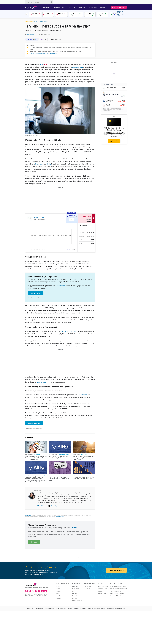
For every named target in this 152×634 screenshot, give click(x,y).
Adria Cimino (31, 35)
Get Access (105, 97)
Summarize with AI (56, 39)
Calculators (100, 591)
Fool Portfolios (76, 596)
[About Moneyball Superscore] (76, 216)
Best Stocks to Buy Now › (118, 7)
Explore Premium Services (41, 21)
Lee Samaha (37, 454)
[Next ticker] (114, 14)
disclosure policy (59, 516)
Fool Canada (87, 588)
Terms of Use (30, 608)
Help (124, 2)
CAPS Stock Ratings (103, 586)
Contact (58, 596)
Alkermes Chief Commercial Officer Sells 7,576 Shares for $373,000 (83, 477)
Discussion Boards (102, 588)
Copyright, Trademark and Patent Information (79, 608)
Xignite (37, 595)
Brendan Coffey (61, 475)
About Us (58, 586)
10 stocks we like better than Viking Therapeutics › (43, 53)
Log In (117, 2)
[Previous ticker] (26, 14)
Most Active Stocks (120, 12)
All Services (75, 586)
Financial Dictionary (102, 593)
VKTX (41, 64)
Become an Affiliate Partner (117, 596)
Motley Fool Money (77, 600)
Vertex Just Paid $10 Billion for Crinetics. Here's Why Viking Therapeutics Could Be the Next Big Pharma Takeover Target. (35, 479)
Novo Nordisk (39, 164)
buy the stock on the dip (69, 331)
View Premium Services (116, 570)
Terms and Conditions (99, 608)
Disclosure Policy (50, 608)
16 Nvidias (73, 528)
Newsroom (58, 593)
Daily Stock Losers (122, 17)
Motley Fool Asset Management (118, 586)
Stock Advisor (75, 588)
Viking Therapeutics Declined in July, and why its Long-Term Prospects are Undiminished (84, 458)
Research (58, 591)
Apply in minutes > (114, 141)
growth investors (42, 382)
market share (44, 346)
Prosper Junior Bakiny (63, 454)
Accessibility (109, 2)
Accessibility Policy (61, 608)
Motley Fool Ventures (115, 591)
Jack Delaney (84, 475)
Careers (58, 588)
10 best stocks (60, 286)
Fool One (74, 598)
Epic (73, 591)
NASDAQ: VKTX (40, 217)
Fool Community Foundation (117, 593)
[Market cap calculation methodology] (93, 229)
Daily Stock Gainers (120, 15)
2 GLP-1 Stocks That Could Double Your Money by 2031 (59, 457)
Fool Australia (87, 586)
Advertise (58, 598)
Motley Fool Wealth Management (118, 588)
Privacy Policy (39, 608)
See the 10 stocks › (34, 423)
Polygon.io (43, 595)
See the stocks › (36, 293)
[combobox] (39, 2)
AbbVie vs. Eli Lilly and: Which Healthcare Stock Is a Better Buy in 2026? (59, 478)
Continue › (34, 542)
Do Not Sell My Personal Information (116, 608)
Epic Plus (74, 593)
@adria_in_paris (55, 506)
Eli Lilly (49, 164)
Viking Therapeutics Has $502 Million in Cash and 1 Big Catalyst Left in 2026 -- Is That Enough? (36, 458)
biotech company (77, 67)
